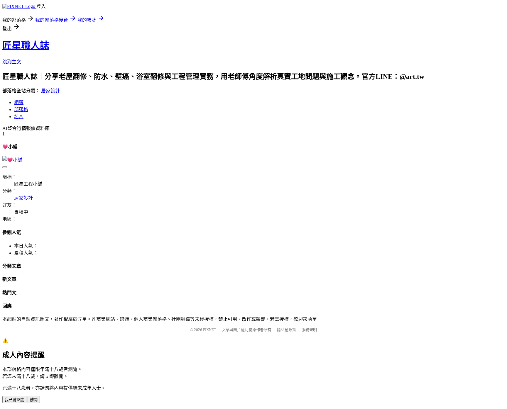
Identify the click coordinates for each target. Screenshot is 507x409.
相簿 (18, 102)
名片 (18, 116)
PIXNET (209, 329)
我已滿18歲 (14, 400)
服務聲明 (309, 329)
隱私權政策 (286, 329)
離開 (34, 400)
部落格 (21, 109)
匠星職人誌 (25, 45)
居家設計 (50, 90)
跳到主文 (11, 61)
